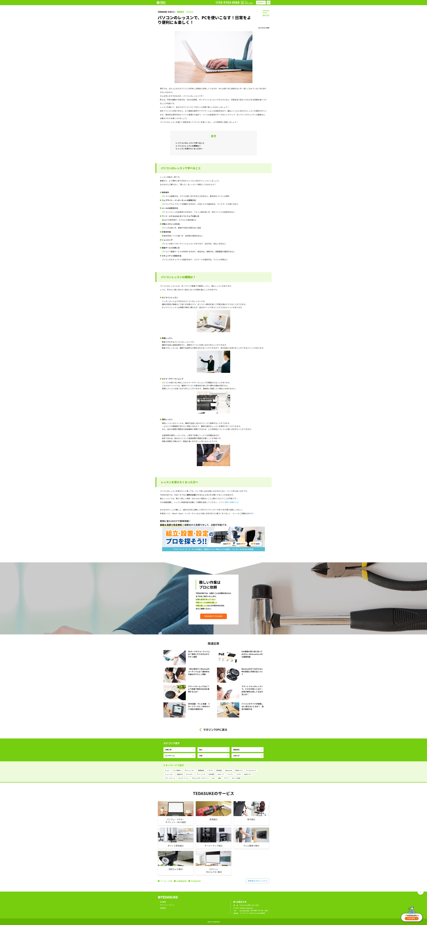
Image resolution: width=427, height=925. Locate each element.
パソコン (189, 11)
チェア (167, 770)
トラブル (210, 770)
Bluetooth (228, 770)
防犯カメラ (239, 770)
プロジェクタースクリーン (200, 778)
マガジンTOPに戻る (215, 729)
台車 (219, 778)
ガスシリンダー (190, 770)
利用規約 (163, 908)
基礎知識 (201, 770)
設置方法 (180, 774)
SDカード (221, 774)
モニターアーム (183, 778)
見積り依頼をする (231, 502)
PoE (213, 778)
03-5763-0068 (244, 910)
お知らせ (236, 755)
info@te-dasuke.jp (246, 908)
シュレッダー (169, 774)
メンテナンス (170, 755)
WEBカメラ (247, 774)
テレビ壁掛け (177, 770)
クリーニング (201, 774)
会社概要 (163, 902)
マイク (226, 778)
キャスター (189, 774)
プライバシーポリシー (167, 905)
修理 (200, 755)
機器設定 (180, 11)
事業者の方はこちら (257, 880)
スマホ (238, 774)
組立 (200, 749)
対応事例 (211, 774)
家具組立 (219, 770)
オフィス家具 (236, 778)
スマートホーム (170, 778)
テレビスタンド (251, 770)
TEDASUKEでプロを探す (213, 616)
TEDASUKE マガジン (166, 11)
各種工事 (168, 749)
